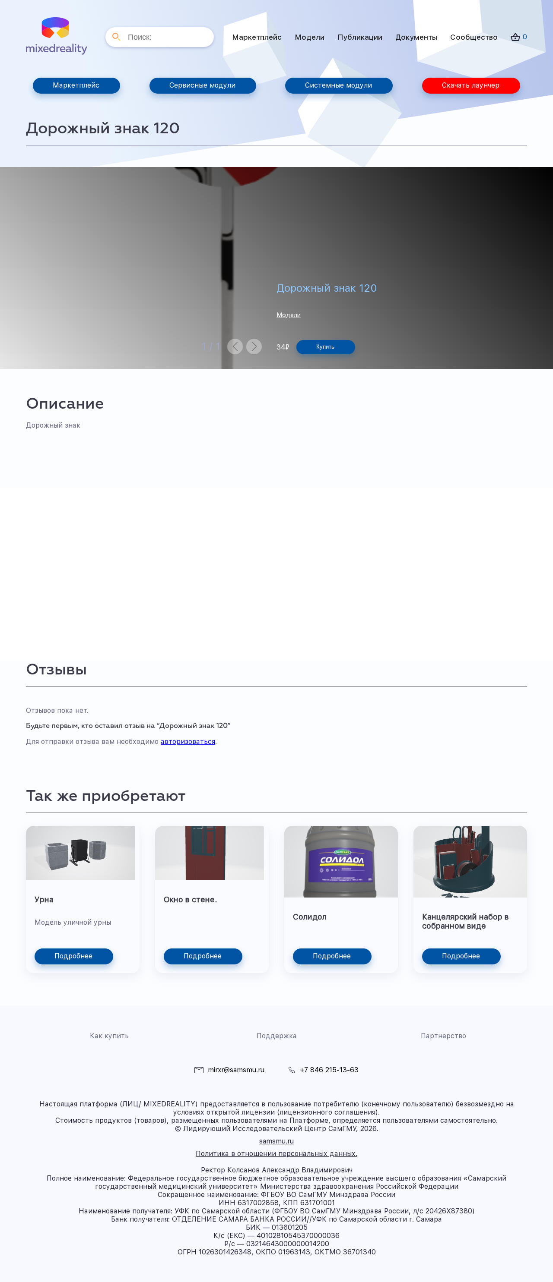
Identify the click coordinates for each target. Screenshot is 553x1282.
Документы (416, 37)
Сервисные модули (202, 85)
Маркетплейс (257, 37)
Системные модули (338, 85)
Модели (309, 37)
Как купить (109, 1036)
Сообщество (474, 37)
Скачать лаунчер (470, 85)
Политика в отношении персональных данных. (276, 1154)
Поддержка (277, 1036)
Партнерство (443, 1036)
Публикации (359, 37)
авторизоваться (188, 741)
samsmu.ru (276, 1141)
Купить (325, 346)
